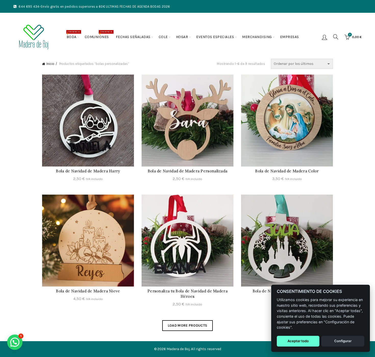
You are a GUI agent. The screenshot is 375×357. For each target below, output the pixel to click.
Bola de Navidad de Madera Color (287, 171)
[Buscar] (336, 37)
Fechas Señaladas (133, 37)
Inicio (50, 64)
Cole (163, 37)
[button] (14, 342)
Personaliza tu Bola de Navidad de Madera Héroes (187, 294)
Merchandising (257, 37)
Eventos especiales (215, 37)
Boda (73, 35)
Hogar (182, 37)
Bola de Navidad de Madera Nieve (88, 291)
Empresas (289, 37)
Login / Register (324, 37)
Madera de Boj (178, 349)
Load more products (187, 325)
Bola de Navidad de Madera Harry (88, 171)
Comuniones (98, 35)
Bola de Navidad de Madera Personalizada (188, 171)
